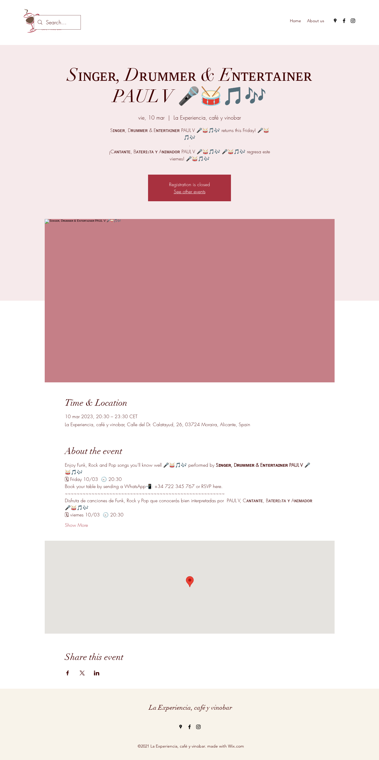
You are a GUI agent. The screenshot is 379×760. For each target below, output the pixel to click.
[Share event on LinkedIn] (96, 673)
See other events (189, 191)
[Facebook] (344, 21)
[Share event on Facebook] (67, 673)
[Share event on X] (82, 673)
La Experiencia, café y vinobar (190, 707)
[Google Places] (335, 21)
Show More (76, 525)
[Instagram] (353, 21)
